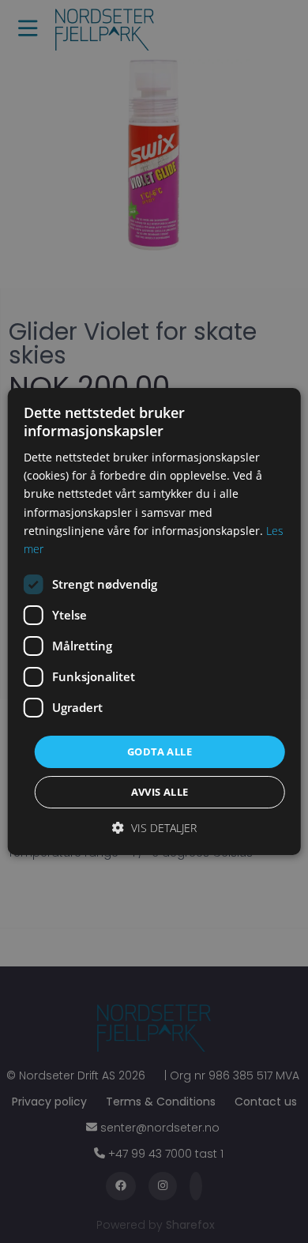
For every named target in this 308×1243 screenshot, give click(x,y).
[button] (154, 827)
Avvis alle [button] (160, 792)
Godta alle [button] (159, 751)
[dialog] (154, 621)
